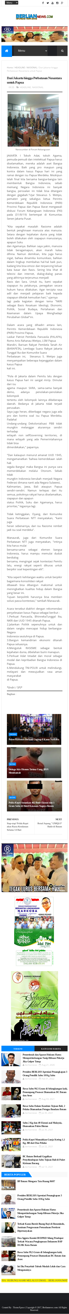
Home (10, 67)
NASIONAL (32, 67)
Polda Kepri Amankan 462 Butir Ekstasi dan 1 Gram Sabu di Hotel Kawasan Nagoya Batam (31, 804)
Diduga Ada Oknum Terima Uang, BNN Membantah (28, 771)
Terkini (17, 1049)
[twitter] (48, 3)
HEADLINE (20, 67)
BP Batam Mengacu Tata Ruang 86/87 (36, 1181)
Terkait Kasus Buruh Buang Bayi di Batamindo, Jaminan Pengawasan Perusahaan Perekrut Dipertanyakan (41, 1227)
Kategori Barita (51, 1049)
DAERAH (13, 734)
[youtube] (52, 3)
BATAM (12, 764)
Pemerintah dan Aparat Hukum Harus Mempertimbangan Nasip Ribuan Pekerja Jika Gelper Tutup (43, 1058)
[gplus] (62, 3)
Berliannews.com (50, 1307)
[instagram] (57, 3)
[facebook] (43, 3)
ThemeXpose (19, 1307)
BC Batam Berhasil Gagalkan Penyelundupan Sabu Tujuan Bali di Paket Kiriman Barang (44, 1160)
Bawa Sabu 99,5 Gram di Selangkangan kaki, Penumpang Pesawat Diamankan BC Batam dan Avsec (45, 1092)
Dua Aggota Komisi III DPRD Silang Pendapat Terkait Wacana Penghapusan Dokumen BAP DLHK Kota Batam (40, 1241)
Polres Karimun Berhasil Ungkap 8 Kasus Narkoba (34, 739)
